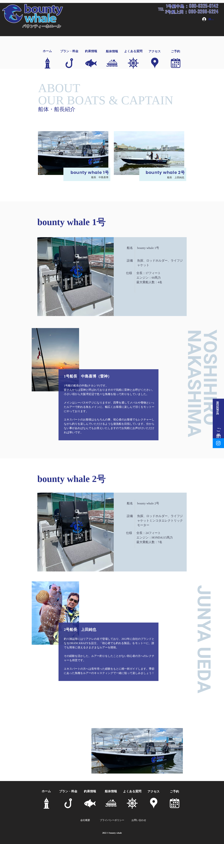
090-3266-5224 (203, 11)
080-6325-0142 (203, 5)
